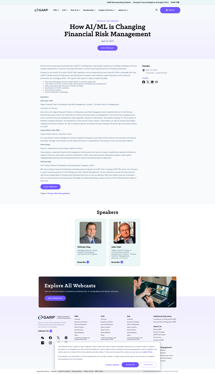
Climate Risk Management (58, 193)
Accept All (130, 365)
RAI (128, 316)
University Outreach (159, 350)
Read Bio (81, 262)
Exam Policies (78, 330)
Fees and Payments (80, 324)
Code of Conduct (64, 371)
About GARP (157, 329)
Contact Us (156, 343)
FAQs (76, 335)
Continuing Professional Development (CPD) (82, 338)
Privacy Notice (77, 371)
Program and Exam (107, 322)
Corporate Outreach (159, 353)
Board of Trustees (159, 332)
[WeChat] (42, 338)
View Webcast (107, 48)
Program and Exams (80, 322)
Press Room (157, 337)
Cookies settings (112, 365)
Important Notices (43, 371)
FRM (76, 316)
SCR (102, 316)
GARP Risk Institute (159, 335)
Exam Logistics (79, 327)
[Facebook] (50, 338)
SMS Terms (99, 371)
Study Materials (79, 332)
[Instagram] (50, 343)
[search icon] (156, 10)
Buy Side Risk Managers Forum (163, 355)
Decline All (148, 365)
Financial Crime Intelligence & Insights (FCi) (151, 2)
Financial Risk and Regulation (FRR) (164, 322)
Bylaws (54, 371)
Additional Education (162, 316)
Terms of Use (88, 371)
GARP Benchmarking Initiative (119, 2)
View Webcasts (55, 298)
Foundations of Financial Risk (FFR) (164, 319)
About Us (157, 327)
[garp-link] (42, 10)
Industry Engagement (162, 347)
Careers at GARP (158, 340)
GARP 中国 (175, 2)
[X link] (58, 338)
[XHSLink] (42, 343)
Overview (77, 319)
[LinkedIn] (66, 338)
